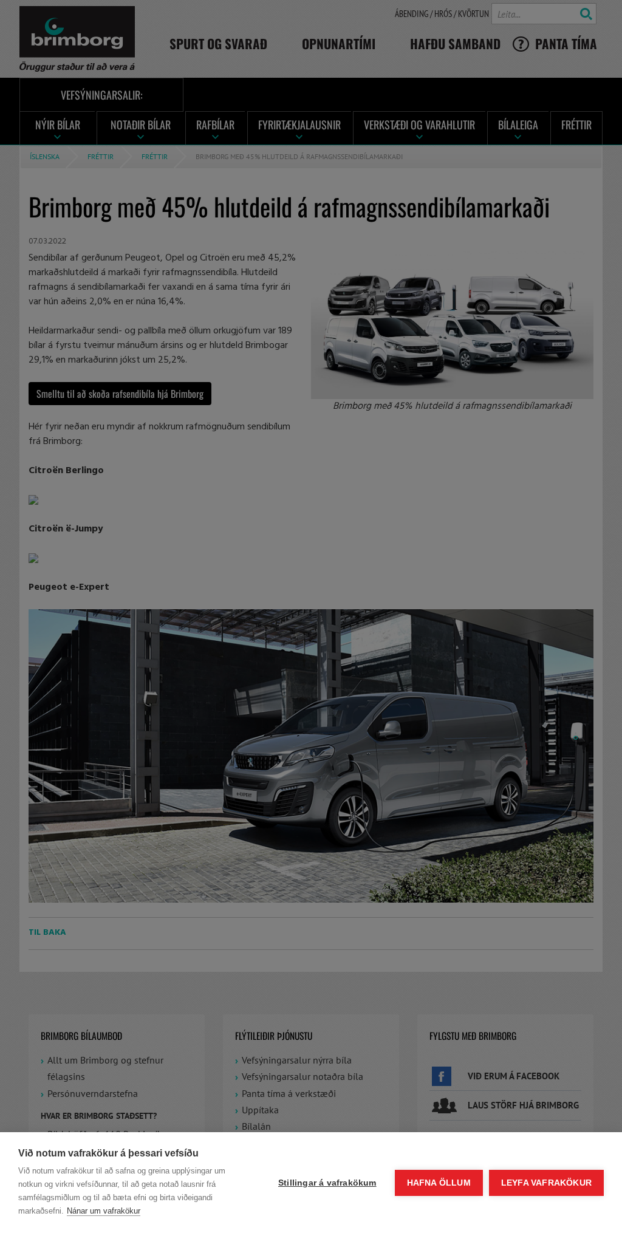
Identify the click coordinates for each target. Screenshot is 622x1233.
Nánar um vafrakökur (103, 1210)
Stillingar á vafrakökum (327, 1182)
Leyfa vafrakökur (546, 1182)
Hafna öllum (439, 1182)
